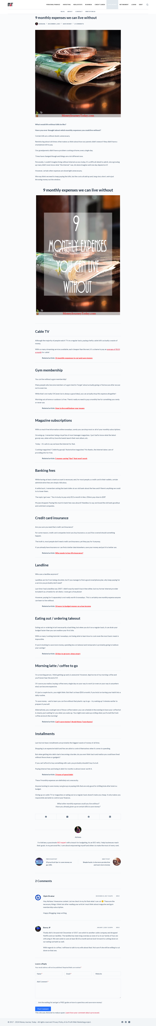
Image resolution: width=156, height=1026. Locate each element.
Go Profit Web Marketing (75, 1022)
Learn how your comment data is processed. (82, 1013)
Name (39, 974)
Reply (118, 896)
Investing (67, 4)
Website (98, 974)
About (70, 11)
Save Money (112, 4)
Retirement (124, 4)
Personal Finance (53, 4)
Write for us (90, 11)
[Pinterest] (88, 817)
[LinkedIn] (110, 817)
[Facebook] (46, 817)
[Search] (147, 4)
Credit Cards (100, 4)
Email (68, 974)
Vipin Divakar (49, 896)
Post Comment (43, 1009)
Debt (141, 4)
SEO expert (61, 842)
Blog (63, 11)
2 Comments (79, 24)
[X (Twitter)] (67, 817)
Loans (133, 4)
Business (88, 4)
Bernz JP (46, 927)
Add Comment (42, 982)
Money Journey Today (28, 1022)
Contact (79, 11)
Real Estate (77, 4)
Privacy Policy (57, 1022)
